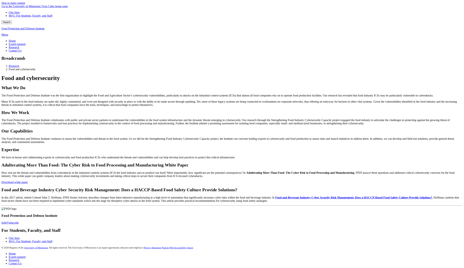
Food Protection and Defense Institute (23, 28)
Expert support (17, 256)
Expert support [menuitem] (17, 44)
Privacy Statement (152, 247)
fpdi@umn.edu (10, 222)
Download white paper (14, 182)
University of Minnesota (36, 247)
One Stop (14, 12)
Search (6, 22)
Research (14, 65)
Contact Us (15, 263)
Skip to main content (13, 3)
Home (12, 253)
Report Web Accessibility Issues (177, 247)
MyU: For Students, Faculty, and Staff (30, 15)
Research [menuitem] (14, 47)
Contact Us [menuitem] (15, 50)
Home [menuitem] (12, 40)
